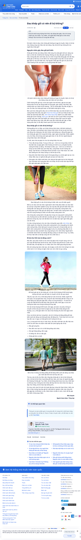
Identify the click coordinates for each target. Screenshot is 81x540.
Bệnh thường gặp (45, 487)
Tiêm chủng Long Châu (28, 493)
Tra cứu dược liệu (46, 485)
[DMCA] (68, 504)
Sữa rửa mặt (54, 10)
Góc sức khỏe (13, 18)
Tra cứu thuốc (45, 480)
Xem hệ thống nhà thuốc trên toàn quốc (23, 470)
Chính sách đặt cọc (8, 487)
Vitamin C (78, 10)
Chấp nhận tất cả (69, 531)
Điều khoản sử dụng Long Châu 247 (9, 522)
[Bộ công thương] (64, 500)
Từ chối (69, 536)
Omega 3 (21, 10)
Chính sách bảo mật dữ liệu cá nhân (10, 506)
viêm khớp (66, 223)
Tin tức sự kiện (45, 498)
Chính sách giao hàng (8, 495)
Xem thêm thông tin (33, 433)
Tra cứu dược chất (46, 482)
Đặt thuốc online (26, 490)
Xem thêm (36, 415)
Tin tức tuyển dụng (46, 495)
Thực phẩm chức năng (28, 477)
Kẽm (26, 10)
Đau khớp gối (35, 437)
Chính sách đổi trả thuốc (9, 493)
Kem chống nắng (36, 10)
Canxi (16, 10)
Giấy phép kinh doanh (8, 482)
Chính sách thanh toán (8, 500)
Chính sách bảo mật (8, 498)
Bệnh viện (43, 490)
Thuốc (23, 482)
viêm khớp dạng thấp (51, 114)
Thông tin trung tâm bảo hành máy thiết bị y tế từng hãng (10, 514)
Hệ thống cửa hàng (8, 480)
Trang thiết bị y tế (26, 487)
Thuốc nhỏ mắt (45, 10)
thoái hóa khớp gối (52, 113)
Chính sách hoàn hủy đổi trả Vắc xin (10, 510)
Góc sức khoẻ (45, 477)
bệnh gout (45, 116)
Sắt (29, 10)
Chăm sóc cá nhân (27, 485)
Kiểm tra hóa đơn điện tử (9, 503)
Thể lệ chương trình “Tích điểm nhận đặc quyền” (9, 518)
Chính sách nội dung (8, 490)
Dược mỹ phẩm (26, 480)
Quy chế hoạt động (8, 485)
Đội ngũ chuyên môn (46, 493)
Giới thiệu (5, 477)
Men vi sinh (61, 10)
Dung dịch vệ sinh (70, 10)
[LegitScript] (68, 508)
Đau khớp (42, 437)
